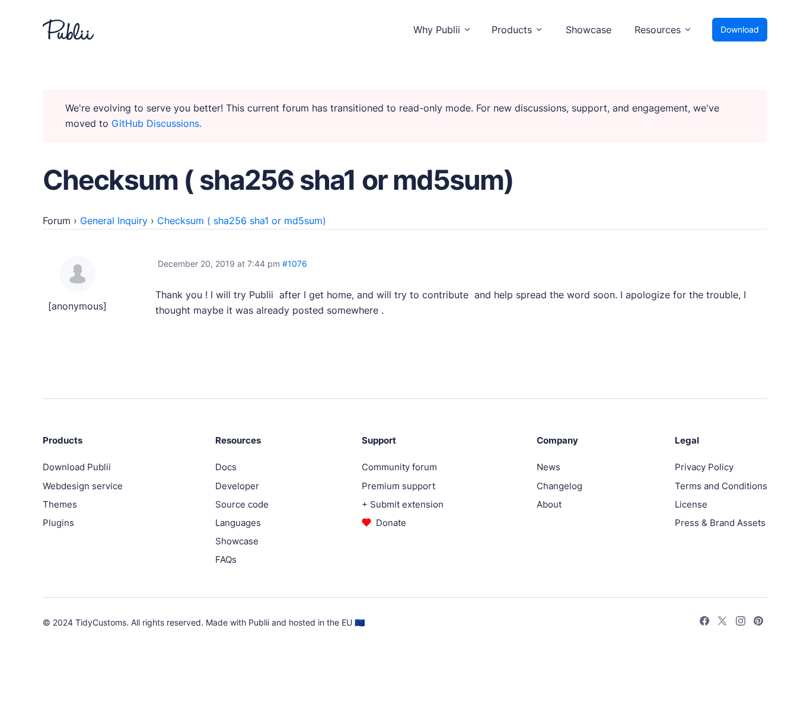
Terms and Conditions (721, 486)
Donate (391, 522)
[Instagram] (740, 622)
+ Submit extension (403, 504)
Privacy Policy (704, 467)
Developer (237, 486)
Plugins (58, 522)
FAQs (226, 559)
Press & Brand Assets (720, 522)
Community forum (399, 467)
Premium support (398, 486)
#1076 (294, 264)
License (691, 504)
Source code (242, 504)
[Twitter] (722, 622)
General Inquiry (114, 221)
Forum (57, 221)
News (548, 467)
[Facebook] (704, 622)
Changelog (559, 486)
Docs (226, 467)
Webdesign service (83, 486)
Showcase (588, 30)
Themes (60, 504)
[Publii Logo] (68, 29)
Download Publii (77, 467)
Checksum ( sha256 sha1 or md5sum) (241, 221)
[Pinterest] (758, 622)
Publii (258, 622)
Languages (238, 522)
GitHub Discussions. (156, 123)
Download (739, 29)
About (549, 504)
